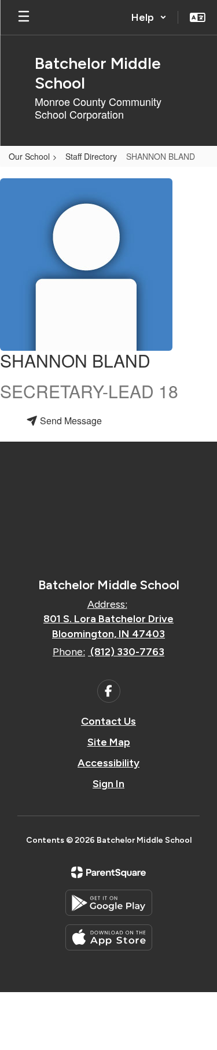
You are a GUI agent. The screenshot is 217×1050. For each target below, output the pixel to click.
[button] (149, 17)
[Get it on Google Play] (108, 903)
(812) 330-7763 (127, 651)
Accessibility (108, 763)
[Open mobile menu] (24, 17)
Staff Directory (91, 156)
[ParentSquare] (108, 872)
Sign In (108, 783)
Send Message (70, 420)
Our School (29, 156)
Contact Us (108, 721)
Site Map (108, 742)
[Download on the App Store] (108, 937)
